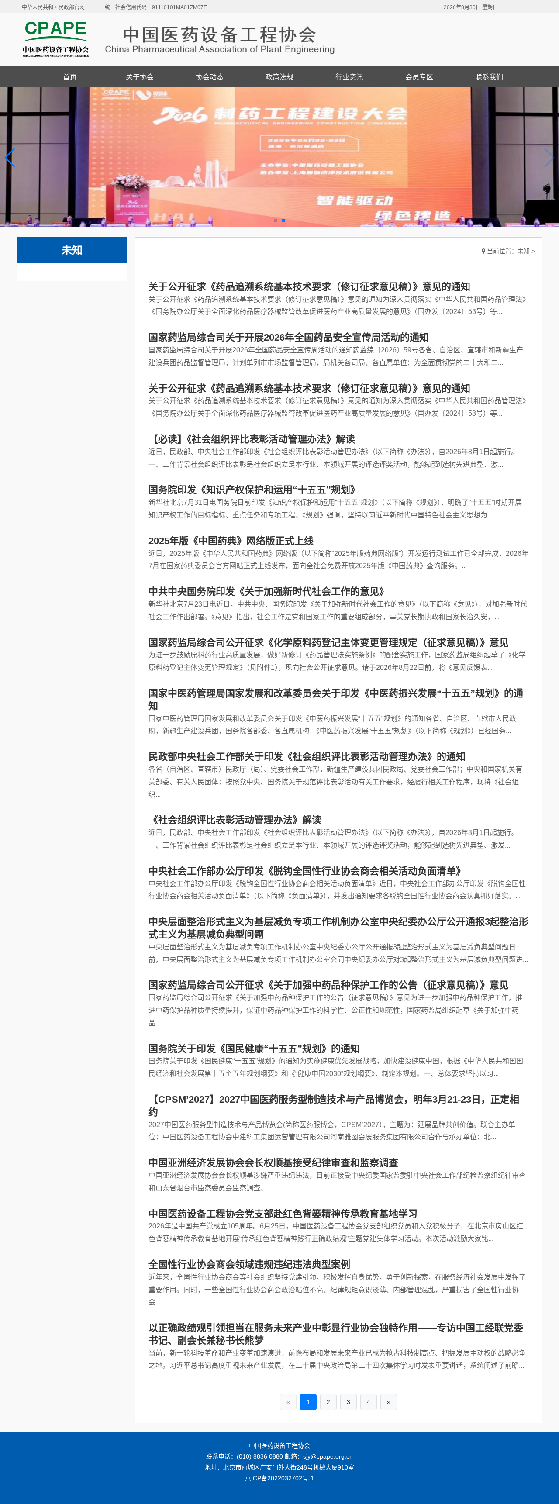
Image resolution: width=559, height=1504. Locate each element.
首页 (70, 77)
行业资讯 (349, 77)
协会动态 (210, 77)
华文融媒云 (265, 1489)
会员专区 (419, 77)
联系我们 (489, 77)
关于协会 (140, 77)
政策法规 (279, 77)
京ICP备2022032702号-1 (279, 1478)
